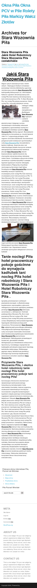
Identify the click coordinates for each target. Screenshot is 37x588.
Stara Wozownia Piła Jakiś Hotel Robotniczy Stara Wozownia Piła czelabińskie (16, 56)
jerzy (17, 64)
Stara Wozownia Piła (12, 143)
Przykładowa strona (11, 481)
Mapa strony (9, 478)
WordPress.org (8, 525)
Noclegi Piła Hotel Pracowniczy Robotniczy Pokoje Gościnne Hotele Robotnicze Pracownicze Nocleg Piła (16, 65)
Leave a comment (19, 67)
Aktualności (8, 475)
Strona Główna (10, 484)
